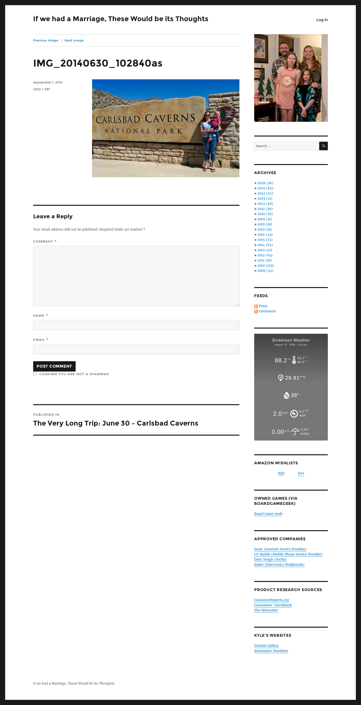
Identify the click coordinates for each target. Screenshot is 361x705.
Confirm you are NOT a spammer (73, 374)
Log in (322, 19)
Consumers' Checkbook (273, 605)
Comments (267, 311)
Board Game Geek (268, 514)
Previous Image (45, 40)
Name (40, 316)
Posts (263, 306)
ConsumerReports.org (271, 600)
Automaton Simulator (271, 651)
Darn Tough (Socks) (270, 559)
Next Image (74, 40)
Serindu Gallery (266, 646)
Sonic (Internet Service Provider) (280, 549)
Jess (301, 473)
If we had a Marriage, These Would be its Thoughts (120, 18)
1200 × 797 (41, 89)
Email (40, 340)
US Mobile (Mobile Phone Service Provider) (288, 554)
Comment (45, 241)
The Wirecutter (266, 610)
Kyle (281, 473)
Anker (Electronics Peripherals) (279, 565)
